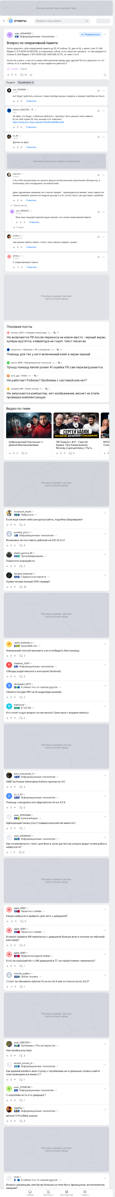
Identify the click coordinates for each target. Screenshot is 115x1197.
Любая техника (32, 389)
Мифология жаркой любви (35, 956)
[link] (29, 435)
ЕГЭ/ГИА (26, 708)
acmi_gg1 (15, 376)
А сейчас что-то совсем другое (39, 687)
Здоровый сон (29, 646)
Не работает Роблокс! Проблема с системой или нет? (47, 380)
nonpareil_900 (17, 389)
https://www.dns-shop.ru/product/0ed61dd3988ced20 (38, 122)
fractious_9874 (17, 333)
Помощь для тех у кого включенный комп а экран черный (48, 354)
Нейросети (27, 514)
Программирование (32, 556)
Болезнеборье (29, 818)
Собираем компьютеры (36, 333)
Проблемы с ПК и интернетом (36, 350)
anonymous (16, 350)
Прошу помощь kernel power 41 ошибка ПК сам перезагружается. (55, 367)
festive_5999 (16, 363)
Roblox (25, 376)
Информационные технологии (37, 36)
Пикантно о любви (31, 911)
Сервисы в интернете (33, 577)
